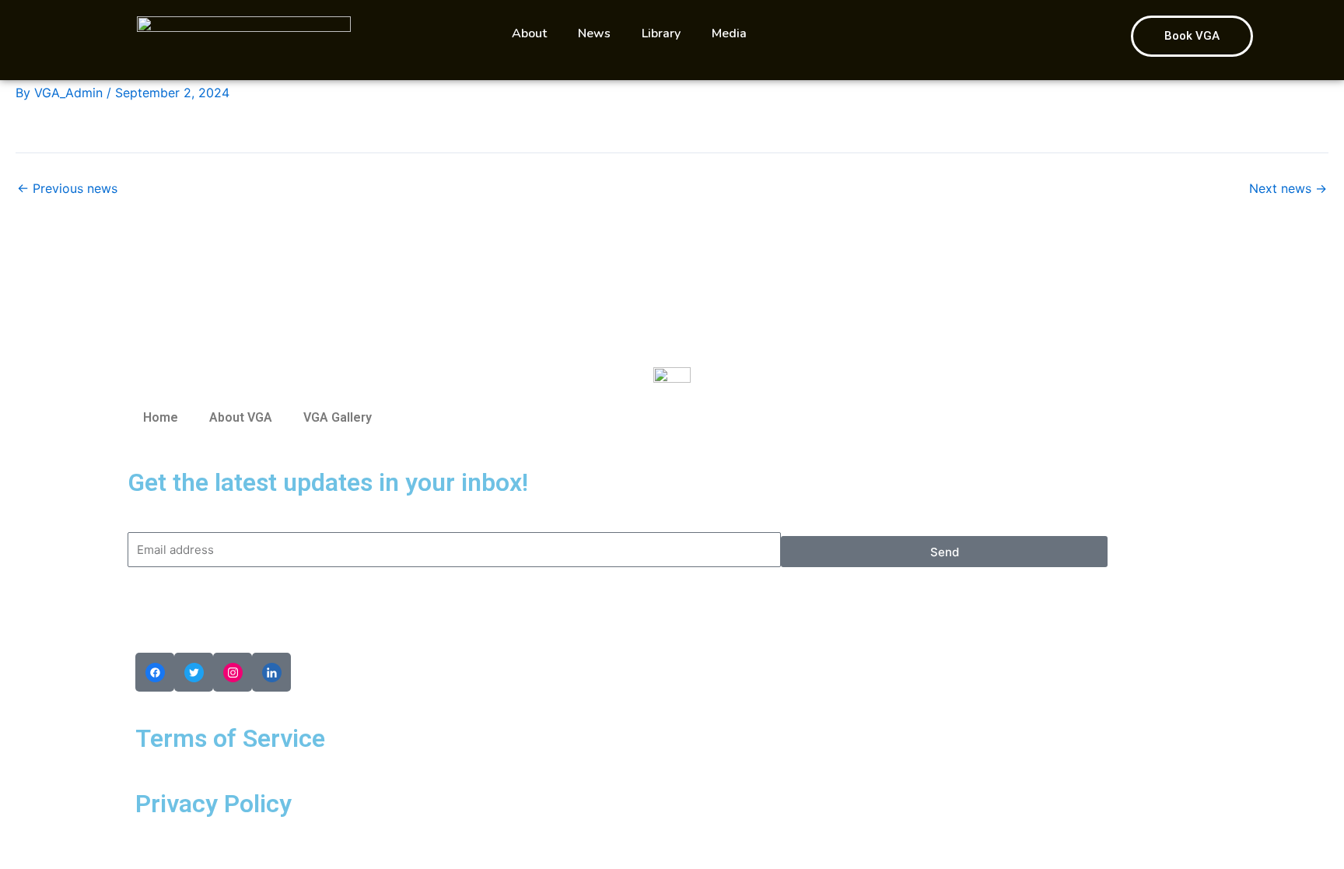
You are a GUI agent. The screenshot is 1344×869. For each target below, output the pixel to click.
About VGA (240, 417)
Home (160, 417)
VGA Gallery (337, 417)
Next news (1288, 188)
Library (661, 33)
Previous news (67, 188)
